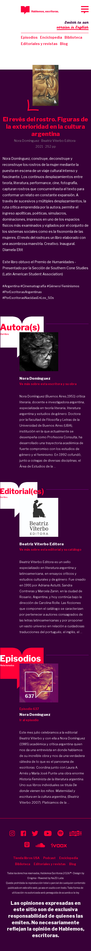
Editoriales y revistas (39, 44)
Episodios (29, 37)
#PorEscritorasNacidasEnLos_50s (28, 298)
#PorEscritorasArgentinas (22, 292)
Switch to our (73, 24)
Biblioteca (73, 37)
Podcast (49, 858)
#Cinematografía (33, 286)
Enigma (31, 878)
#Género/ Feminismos (63, 286)
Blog (64, 44)
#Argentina (11, 286)
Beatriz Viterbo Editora (36, 562)
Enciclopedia (51, 37)
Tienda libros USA (26, 858)
